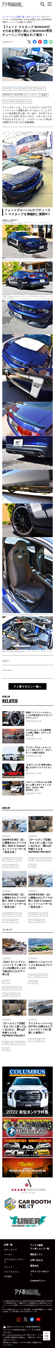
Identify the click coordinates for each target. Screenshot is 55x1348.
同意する (47, 1336)
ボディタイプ (32, 17)
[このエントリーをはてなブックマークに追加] (45, 42)
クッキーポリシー (17, 1335)
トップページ (8, 17)
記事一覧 (20, 17)
